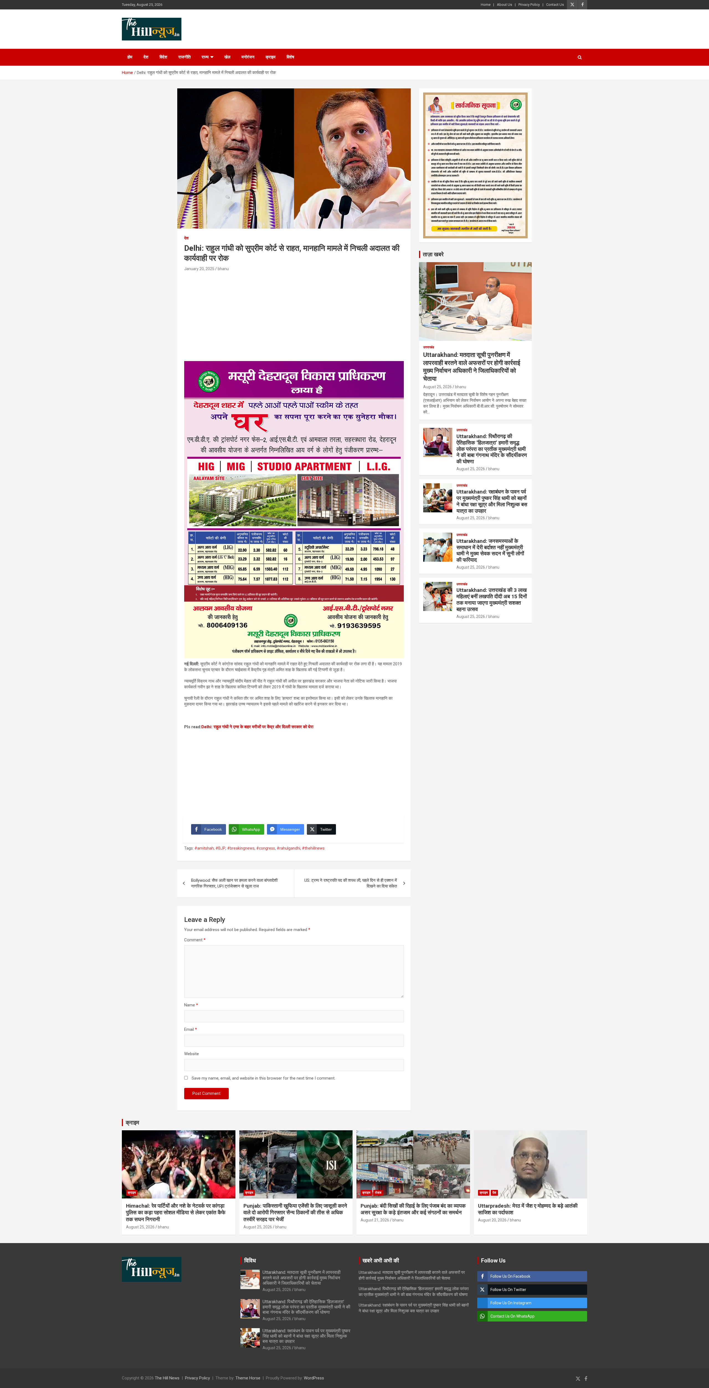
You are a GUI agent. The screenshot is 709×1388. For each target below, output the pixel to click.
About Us (504, 4)
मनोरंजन (248, 57)
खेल (227, 57)
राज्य (205, 57)
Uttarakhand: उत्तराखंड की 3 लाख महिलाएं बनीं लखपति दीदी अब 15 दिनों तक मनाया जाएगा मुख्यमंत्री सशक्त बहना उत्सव (491, 599)
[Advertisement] (294, 314)
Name (191, 1005)
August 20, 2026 (492, 1220)
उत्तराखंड (428, 347)
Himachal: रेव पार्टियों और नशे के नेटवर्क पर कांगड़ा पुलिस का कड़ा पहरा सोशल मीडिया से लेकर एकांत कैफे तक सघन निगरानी (175, 1213)
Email (190, 1029)
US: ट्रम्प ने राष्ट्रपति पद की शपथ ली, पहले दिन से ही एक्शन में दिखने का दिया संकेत (350, 883)
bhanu (223, 269)
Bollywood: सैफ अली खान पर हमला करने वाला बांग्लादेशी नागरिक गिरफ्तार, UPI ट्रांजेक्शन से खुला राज (234, 883)
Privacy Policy (529, 4)
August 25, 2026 (437, 387)
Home (485, 4)
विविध (250, 1260)
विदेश (163, 57)
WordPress (314, 1378)
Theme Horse (247, 1378)
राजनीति (184, 57)
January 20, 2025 (199, 269)
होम (129, 57)
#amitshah (204, 848)
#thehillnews (313, 848)
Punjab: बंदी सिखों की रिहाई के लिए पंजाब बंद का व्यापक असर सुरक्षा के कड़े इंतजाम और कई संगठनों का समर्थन (413, 1209)
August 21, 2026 (375, 1220)
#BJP (220, 848)
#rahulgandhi (288, 848)
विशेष (290, 57)
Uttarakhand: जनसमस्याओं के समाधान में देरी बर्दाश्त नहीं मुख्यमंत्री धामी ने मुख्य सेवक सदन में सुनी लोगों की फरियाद (490, 550)
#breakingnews (241, 848)
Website (191, 1053)
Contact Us (555, 4)
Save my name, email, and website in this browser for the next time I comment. (263, 1078)
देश (145, 57)
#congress (265, 848)
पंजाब (378, 1193)
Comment (194, 939)
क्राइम (271, 57)
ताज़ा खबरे (433, 254)
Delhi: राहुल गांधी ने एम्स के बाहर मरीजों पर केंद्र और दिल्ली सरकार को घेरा (257, 726)
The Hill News (167, 1378)
